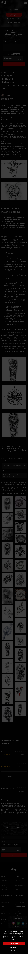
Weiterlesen (14, 950)
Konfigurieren (14, 947)
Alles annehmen (14, 943)
